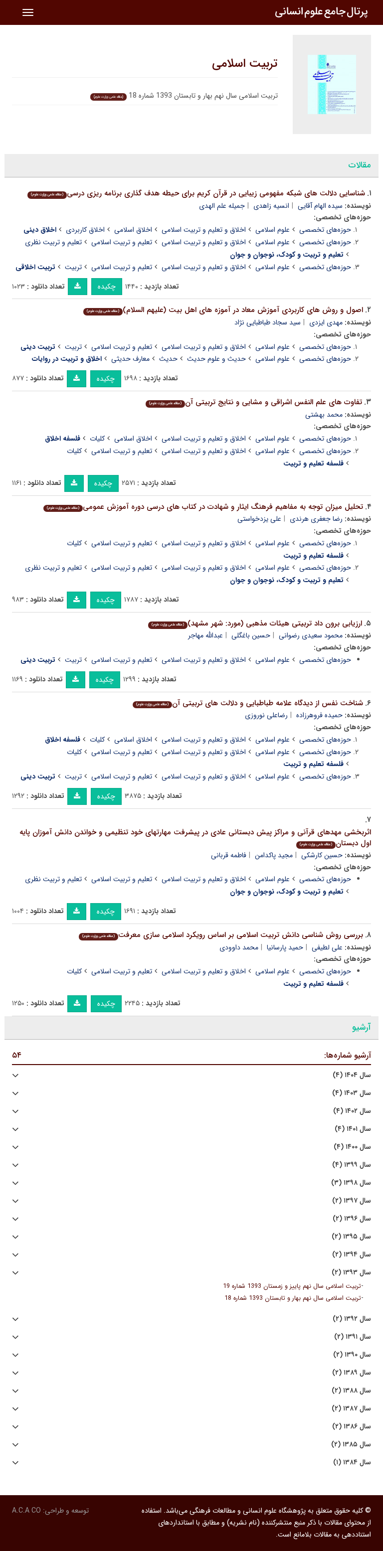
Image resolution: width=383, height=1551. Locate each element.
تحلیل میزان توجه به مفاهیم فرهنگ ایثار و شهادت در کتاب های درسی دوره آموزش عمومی (205, 507)
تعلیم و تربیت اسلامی (121, 242)
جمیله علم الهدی (222, 205)
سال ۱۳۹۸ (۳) (351, 1183)
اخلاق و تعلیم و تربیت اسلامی (204, 229)
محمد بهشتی (324, 414)
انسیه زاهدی (271, 205)
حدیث (168, 358)
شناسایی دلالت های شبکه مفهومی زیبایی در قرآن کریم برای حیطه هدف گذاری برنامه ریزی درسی (198, 193)
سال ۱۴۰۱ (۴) (353, 1129)
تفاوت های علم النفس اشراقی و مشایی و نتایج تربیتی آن (255, 402)
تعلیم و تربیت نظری (53, 242)
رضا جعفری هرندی (316, 518)
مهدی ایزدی (326, 322)
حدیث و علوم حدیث (216, 358)
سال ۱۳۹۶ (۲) (352, 1219)
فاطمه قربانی (228, 855)
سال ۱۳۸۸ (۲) (351, 1391)
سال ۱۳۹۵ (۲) (351, 1237)
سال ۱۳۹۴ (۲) (351, 1254)
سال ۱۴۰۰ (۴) (352, 1147)
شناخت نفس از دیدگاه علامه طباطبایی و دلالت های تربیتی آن (249, 703)
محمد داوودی (238, 947)
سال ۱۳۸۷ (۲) (351, 1408)
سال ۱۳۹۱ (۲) (352, 1337)
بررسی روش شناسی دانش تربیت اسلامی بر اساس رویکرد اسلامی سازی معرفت (222, 935)
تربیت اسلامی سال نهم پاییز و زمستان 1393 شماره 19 (292, 1286)
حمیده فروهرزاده (319, 715)
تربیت (73, 267)
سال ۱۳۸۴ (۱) (352, 1462)
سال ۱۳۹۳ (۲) (351, 1272)
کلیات (97, 438)
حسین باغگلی (250, 635)
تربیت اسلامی (245, 63)
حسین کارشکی (322, 855)
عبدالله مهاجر (205, 635)
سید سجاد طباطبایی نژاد (267, 322)
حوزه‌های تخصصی (325, 229)
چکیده (107, 286)
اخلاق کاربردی (85, 229)
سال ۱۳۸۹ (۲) (351, 1373)
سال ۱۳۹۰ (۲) (352, 1355)
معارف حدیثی (130, 358)
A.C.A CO (26, 1510)
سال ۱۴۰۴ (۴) (352, 1075)
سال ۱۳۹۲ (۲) (352, 1319)
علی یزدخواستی (259, 518)
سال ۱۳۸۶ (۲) (351, 1426)
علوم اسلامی (272, 229)
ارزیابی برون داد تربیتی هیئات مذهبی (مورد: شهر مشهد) (257, 623)
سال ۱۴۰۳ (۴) (351, 1093)
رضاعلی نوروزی (266, 715)
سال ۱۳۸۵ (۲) (351, 1444)
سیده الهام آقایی (320, 205)
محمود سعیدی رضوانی (311, 635)
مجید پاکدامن (274, 855)
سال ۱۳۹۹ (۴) (351, 1165)
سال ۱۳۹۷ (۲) (351, 1201)
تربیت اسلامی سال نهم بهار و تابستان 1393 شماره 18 (292, 1298)
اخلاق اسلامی (133, 229)
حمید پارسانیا (285, 947)
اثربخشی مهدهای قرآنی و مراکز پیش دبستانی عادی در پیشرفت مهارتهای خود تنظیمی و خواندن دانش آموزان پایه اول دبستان (195, 838)
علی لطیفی (327, 947)
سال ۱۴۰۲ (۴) (352, 1111)
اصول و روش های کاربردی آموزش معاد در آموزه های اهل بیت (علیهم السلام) (225, 310)
